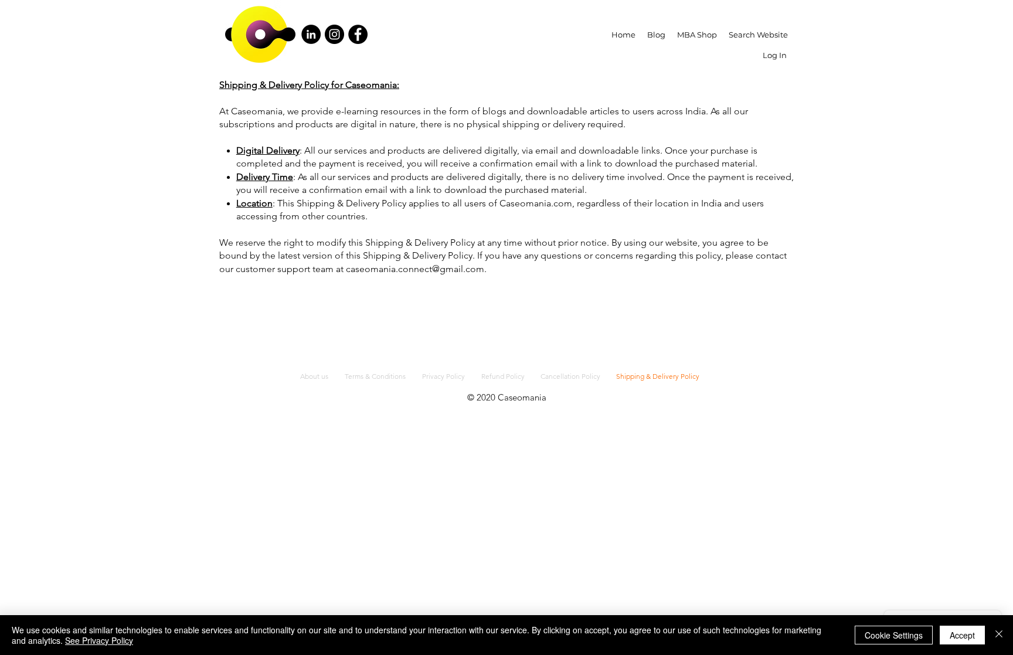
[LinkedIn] (311, 34)
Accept (962, 635)
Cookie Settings (894, 635)
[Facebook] (358, 34)
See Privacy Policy (99, 640)
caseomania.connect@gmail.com (415, 268)
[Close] (999, 635)
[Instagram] (334, 34)
